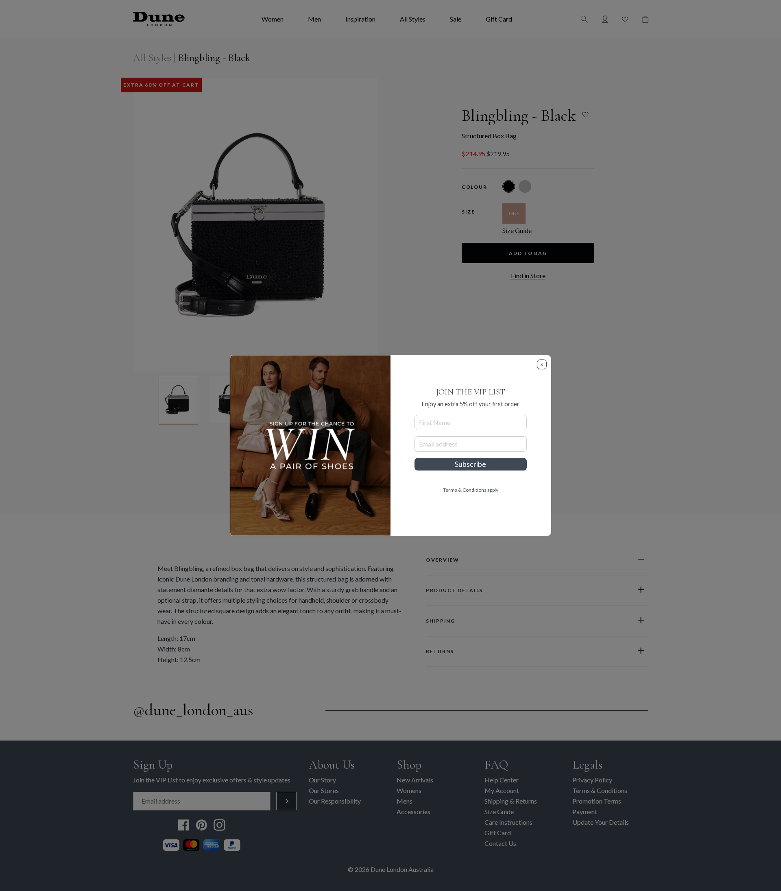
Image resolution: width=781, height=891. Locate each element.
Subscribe (470, 464)
